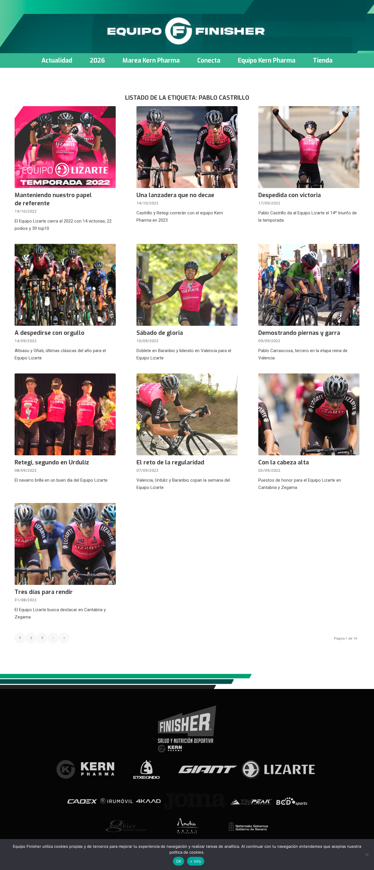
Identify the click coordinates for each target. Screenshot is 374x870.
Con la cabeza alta (283, 462)
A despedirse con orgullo (49, 333)
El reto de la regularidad (170, 462)
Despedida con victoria (289, 195)
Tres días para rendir (44, 592)
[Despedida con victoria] (308, 147)
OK (178, 861)
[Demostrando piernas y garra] (308, 285)
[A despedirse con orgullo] (65, 285)
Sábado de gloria (159, 333)
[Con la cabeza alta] (308, 414)
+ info (195, 861)
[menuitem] (57, 60)
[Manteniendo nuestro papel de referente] (65, 147)
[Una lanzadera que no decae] (187, 147)
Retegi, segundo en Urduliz (52, 462)
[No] (367, 854)
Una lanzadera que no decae (175, 195)
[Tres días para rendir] (65, 544)
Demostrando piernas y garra (299, 333)
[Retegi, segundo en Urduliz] (65, 414)
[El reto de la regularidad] (187, 414)
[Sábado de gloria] (187, 285)
